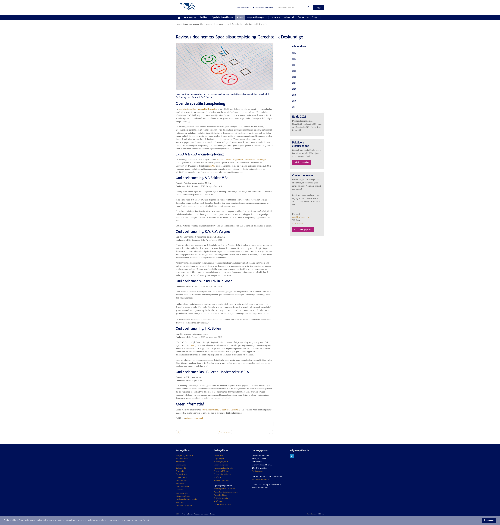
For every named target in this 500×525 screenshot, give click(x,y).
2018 (294, 100)
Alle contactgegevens (303, 229)
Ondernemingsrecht (221, 465)
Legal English (219, 458)
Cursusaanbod (190, 17)
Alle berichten (299, 46)
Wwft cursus (218, 501)
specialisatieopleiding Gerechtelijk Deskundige (198, 109)
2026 (294, 53)
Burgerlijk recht (181, 474)
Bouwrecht (180, 471)
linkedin (292, 456)
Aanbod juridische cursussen (224, 488)
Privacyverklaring (187, 514)
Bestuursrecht (181, 468)
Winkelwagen (259, 7)
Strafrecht (217, 477)
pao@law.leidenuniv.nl (301, 217)
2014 (294, 106)
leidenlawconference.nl (244, 7)
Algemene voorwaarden (201, 514)
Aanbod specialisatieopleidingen (226, 492)
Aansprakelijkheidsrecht (184, 455)
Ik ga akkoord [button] (489, 520)
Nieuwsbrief (269, 7)
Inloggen (319, 7)
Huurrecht (179, 489)
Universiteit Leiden (261, 487)
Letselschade (218, 455)
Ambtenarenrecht (182, 458)
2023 (294, 71)
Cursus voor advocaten (222, 504)
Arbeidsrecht (180, 461)
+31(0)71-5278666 (259, 458)
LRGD (192, 345)
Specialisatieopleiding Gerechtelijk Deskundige (221, 409)
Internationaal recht (183, 496)
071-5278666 (297, 223)
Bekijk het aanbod (302, 162)
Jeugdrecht (180, 502)
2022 (294, 77)
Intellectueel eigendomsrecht (186, 499)
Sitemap (212, 514)
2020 (294, 89)
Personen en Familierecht (223, 468)
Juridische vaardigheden (184, 505)
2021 (294, 83)
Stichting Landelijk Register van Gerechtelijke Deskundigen (241, 159)
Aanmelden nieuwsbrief (260, 479)
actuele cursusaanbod (194, 418)
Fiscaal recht (180, 483)
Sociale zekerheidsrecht (222, 474)
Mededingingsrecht (221, 461)
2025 (294, 59)
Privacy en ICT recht (221, 471)
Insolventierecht (182, 493)
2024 (294, 65)
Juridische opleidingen (222, 498)
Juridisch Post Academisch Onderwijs (185, 7)
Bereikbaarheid (257, 471)
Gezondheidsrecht (182, 486)
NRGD (212, 165)
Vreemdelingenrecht (221, 480)
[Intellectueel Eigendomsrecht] (193, 505)
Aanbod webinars (220, 495)
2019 (294, 94)
